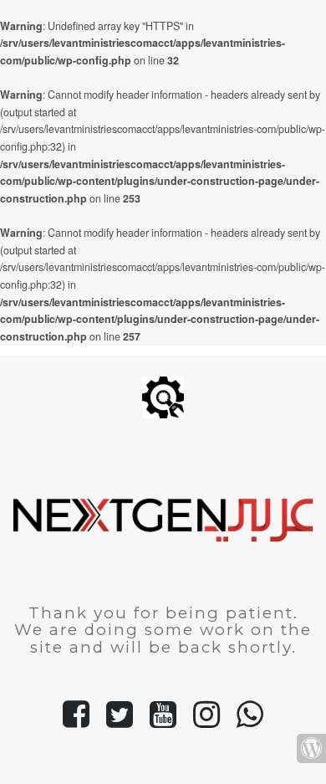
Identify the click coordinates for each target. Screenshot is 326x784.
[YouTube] (163, 721)
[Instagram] (206, 721)
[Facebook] (76, 721)
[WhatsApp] (250, 721)
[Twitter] (119, 721)
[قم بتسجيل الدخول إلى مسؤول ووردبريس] (311, 748)
